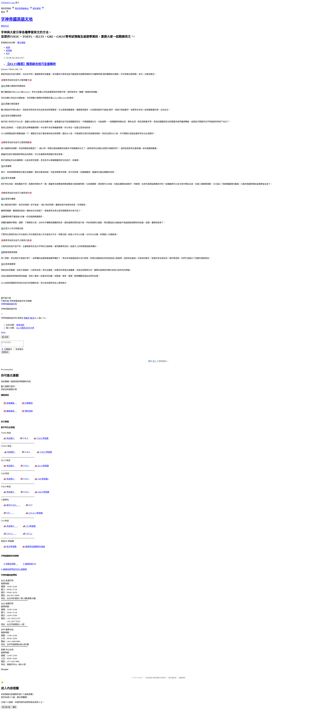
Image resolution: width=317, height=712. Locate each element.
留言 (32, 318)
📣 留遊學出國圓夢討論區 (33, 547)
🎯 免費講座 (10, 403)
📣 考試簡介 (9, 438)
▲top (3, 332)
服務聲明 (182, 678)
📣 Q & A (24, 438)
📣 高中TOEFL (12, 505)
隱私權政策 (172, 678)
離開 (14, 707)
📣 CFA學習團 (29, 526)
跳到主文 (5, 26)
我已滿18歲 (6, 707)
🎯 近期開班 (27, 403)
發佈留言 (5, 352)
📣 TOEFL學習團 (44, 452)
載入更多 (5, 337)
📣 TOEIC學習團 (41, 438)
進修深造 (20, 325)
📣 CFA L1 (9, 534)
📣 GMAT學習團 (42, 492)
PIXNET (140, 678)
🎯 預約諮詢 (27, 411)
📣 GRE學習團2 (42, 479)
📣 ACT (29, 505)
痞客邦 (27, 318)
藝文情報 (21, 43)
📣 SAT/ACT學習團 (34, 513)
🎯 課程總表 (10, 411)
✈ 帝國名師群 (10, 564)
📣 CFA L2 (27, 534)
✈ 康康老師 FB (29, 564)
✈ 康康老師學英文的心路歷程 (14, 569)
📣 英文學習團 (10, 547)
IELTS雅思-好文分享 (25, 328)
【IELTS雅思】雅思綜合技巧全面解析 (31, 64)
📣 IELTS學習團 (42, 466)
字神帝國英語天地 (17, 19)
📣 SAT (8, 513)
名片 (8, 53)
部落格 (9, 50)
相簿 (8, 48)
